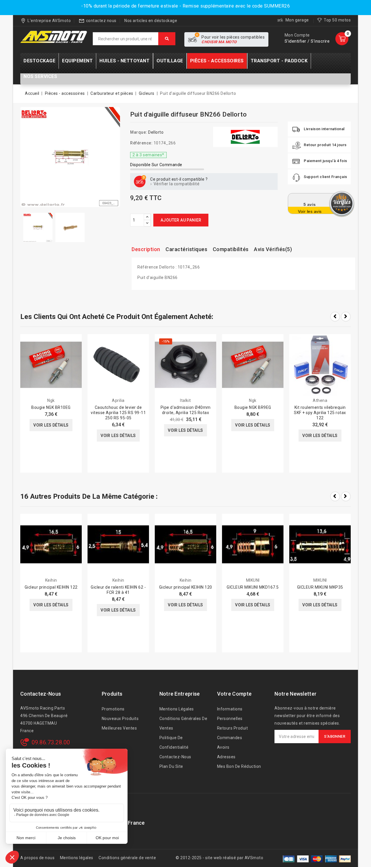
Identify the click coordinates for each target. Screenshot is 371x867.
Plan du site (171, 766)
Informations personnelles (230, 714)
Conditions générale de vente (127, 857)
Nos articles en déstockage (150, 20)
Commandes (229, 737)
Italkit (185, 400)
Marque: (138, 132)
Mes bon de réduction (239, 766)
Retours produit (232, 728)
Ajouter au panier (181, 220)
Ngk (51, 400)
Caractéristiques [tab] (186, 249)
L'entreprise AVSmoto (49, 20)
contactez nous (101, 20)
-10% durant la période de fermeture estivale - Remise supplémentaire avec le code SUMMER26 (185, 6)
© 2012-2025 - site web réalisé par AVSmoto (219, 857)
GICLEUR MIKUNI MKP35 (320, 587)
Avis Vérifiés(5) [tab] (273, 249)
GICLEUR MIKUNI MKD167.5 (253, 587)
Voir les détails (50, 425)
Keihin (51, 580)
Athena (320, 400)
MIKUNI (253, 580)
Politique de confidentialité (174, 742)
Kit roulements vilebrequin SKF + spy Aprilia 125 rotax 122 (320, 412)
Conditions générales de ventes (183, 723)
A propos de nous (37, 857)
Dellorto (155, 132)
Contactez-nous (40, 694)
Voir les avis (310, 211)
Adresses (226, 756)
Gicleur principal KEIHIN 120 (185, 587)
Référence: (141, 143)
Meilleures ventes (119, 728)
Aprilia (118, 400)
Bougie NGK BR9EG (252, 407)
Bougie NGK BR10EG (51, 407)
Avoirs (223, 747)
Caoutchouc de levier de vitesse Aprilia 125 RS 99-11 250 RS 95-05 (118, 412)
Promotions (113, 709)
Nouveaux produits (120, 718)
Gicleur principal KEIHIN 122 (51, 587)
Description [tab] (146, 249)
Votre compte (234, 694)
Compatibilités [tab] (231, 249)
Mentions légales (176, 709)
